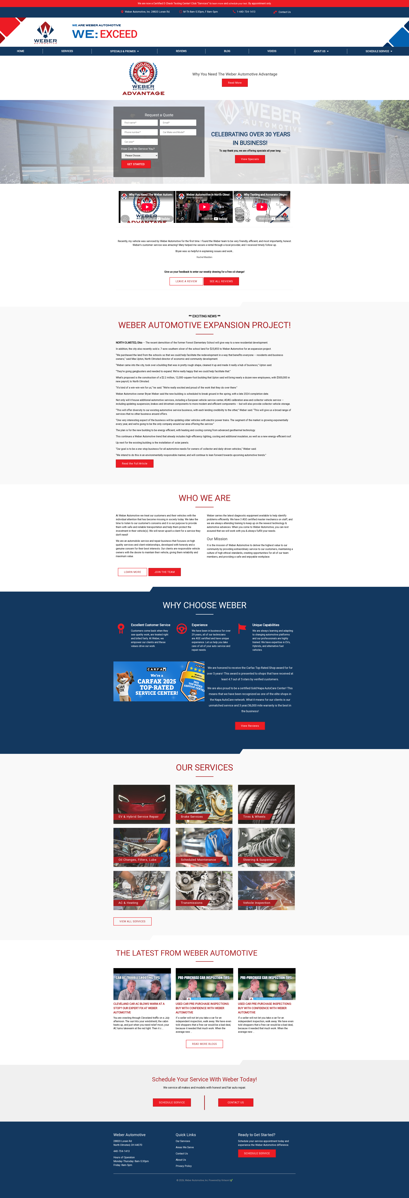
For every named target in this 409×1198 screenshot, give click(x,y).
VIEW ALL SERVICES (133, 921)
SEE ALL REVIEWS (221, 281)
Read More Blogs (204, 1043)
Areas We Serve (185, 1147)
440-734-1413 (121, 1151)
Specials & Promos (123, 51)
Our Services (183, 1141)
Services (67, 51)
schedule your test (238, 3)
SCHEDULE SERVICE (172, 1102)
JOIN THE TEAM (164, 572)
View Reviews (250, 725)
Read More (235, 82)
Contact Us (284, 12)
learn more (217, 3)
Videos (271, 51)
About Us (319, 51)
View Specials (250, 144)
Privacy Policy (184, 1166)
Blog (227, 51)
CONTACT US (236, 1102)
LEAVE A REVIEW (186, 281)
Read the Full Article (134, 463)
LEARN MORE (132, 572)
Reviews (181, 51)
